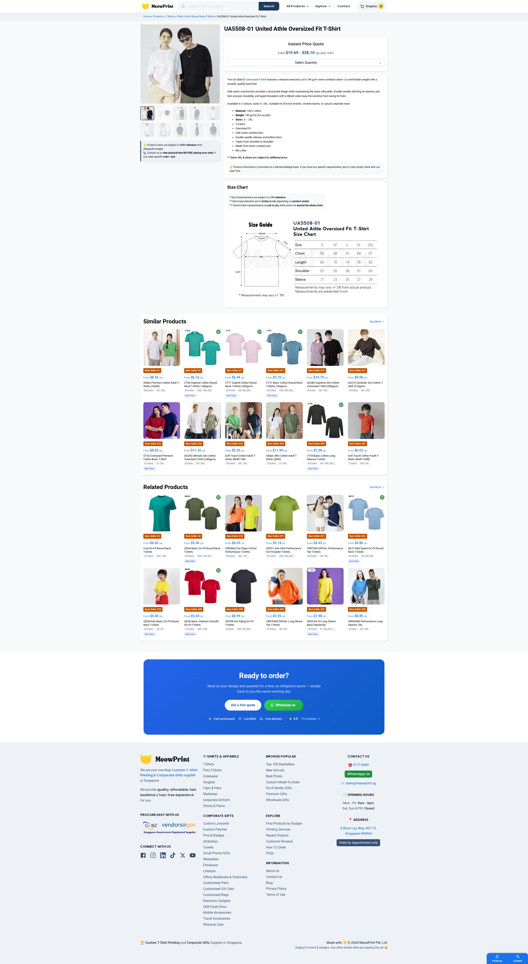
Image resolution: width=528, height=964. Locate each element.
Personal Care (213, 924)
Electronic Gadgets (216, 901)
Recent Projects (277, 835)
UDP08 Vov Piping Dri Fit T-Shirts (239, 623)
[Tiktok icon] (173, 856)
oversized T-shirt (256, 79)
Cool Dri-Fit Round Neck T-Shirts (157, 550)
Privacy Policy (276, 889)
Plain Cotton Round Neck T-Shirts (195, 16)
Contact (343, 6)
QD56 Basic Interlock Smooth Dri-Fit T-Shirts (201, 623)
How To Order (276, 847)
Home (146, 16)
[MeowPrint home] (157, 6)
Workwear (210, 794)
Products (158, 16)
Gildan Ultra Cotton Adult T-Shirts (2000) (281, 457)
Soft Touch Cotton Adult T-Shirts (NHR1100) (240, 457)
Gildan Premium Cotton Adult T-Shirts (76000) (161, 384)
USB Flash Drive (214, 907)
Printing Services (278, 829)
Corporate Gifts (170, 775)
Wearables (210, 859)
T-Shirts (170, 16)
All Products (295, 6)
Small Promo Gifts (216, 853)
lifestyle (287, 103)
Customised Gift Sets (218, 889)
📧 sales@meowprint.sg (358, 783)
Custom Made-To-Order (283, 782)
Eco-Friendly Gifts (279, 788)
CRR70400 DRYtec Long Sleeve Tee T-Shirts (284, 623)
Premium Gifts (276, 794)
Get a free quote (243, 705)
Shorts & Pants (214, 806)
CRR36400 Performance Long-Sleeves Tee (365, 623)
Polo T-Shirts (212, 770)
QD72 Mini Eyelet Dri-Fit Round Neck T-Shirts (365, 550)
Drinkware (210, 865)
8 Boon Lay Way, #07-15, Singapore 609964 (358, 831)
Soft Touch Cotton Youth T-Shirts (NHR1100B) (363, 457)
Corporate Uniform (216, 800)
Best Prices (274, 776)
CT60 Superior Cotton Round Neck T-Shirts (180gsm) (200, 384)
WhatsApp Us (283, 705)
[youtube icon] (193, 856)
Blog (269, 883)
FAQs (270, 853)
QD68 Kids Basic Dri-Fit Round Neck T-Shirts (161, 623)
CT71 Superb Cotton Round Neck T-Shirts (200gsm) (241, 384)
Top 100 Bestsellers (280, 764)
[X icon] (183, 856)
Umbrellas (210, 841)
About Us (272, 871)
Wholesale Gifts (277, 800)
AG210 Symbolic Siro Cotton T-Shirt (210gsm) (365, 384)
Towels (208, 847)
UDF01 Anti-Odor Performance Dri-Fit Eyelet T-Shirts (283, 550)
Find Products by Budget (284, 823)
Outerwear (210, 776)
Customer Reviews (279, 841)
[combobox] (222, 6)
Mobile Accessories (217, 913)
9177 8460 (361, 765)
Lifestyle (209, 871)
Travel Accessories (216, 918)
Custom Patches (215, 829)
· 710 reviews (308, 718)
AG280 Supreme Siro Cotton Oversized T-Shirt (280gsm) (323, 384)
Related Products (165, 487)
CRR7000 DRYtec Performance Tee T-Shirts (325, 550)
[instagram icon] (153, 856)
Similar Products (164, 321)
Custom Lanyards (216, 823)
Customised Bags (216, 895)
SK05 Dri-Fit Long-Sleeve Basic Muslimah (321, 623)
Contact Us (274, 877)
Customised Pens (216, 883)
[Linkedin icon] (163, 856)
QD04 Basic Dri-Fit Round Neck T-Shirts (202, 550)
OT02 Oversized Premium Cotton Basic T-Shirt (158, 457)
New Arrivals (275, 770)
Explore (321, 6)
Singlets (209, 782)
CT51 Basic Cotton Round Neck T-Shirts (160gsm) (284, 384)
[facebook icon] (143, 856)
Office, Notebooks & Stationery (225, 877)
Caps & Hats (212, 788)
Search (269, 6)
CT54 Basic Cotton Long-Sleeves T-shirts (321, 457)
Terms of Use (275, 895)
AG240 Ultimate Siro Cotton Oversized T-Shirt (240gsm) (200, 457)
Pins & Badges (213, 835)
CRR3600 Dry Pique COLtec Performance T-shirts (241, 550)
